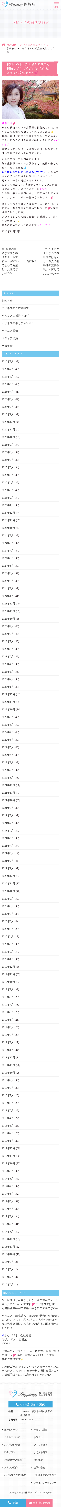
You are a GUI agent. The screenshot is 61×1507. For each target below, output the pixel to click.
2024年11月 (8, 520)
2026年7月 (8, 369)
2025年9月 (8, 444)
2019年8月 (8, 997)
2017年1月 (8, 1231)
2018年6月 (8, 1102)
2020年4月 (8, 936)
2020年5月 (8, 928)
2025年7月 (8, 459)
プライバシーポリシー (45, 1482)
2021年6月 (8, 830)
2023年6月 (8, 648)
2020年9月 (8, 898)
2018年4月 (8, 1118)
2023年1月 (8, 686)
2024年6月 (8, 558)
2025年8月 (8, 452)
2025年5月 (8, 474)
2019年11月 (8, 974)
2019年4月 (8, 1027)
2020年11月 (8, 883)
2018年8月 (8, 1087)
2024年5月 (8, 565)
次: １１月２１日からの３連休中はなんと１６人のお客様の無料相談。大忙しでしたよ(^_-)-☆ (50, 261)
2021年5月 (8, 838)
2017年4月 (8, 1208)
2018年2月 (8, 1133)
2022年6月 (8, 739)
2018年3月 (8, 1125)
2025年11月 (8, 429)
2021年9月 (8, 807)
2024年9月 (8, 535)
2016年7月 (8, 1276)
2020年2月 (8, 951)
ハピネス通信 (10, 330)
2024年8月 (8, 543)
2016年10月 (8, 1254)
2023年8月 (8, 633)
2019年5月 (8, 1019)
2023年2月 (8, 679)
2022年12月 (8, 694)
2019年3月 (8, 1034)
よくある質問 (40, 1452)
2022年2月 (8, 770)
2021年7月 (8, 823)
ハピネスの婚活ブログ (32, 45)
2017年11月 (8, 1155)
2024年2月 (8, 588)
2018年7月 (8, 1095)
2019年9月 (8, 989)
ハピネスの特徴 (12, 1445)
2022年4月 (8, 754)
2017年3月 (8, 1216)
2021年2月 (8, 860)
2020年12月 (8, 875)
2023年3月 (8, 671)
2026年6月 (8, 376)
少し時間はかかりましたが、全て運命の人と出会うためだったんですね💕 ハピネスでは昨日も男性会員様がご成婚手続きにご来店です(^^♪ (30, 1304)
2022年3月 (8, 762)
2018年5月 (8, 1110)
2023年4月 (8, 664)
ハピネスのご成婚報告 (15, 308)
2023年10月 (8, 618)
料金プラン (9, 1452)
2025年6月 (8, 467)
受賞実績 (7, 346)
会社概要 (38, 1460)
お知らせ (7, 300)
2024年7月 (8, 550)
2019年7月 (8, 1004)
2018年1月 (8, 1140)
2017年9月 (8, 1171)
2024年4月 (8, 573)
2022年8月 (8, 724)
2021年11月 (8, 792)
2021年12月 (8, 785)
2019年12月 (8, 966)
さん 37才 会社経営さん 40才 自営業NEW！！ (16, 1339)
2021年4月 (8, 845)
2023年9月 (8, 626)
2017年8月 (8, 1178)
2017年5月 (8, 1201)
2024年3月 (8, 580)
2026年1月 (8, 414)
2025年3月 (8, 490)
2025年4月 (8, 482)
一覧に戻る (30, 261)
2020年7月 (8, 913)
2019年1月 (8, 1049)
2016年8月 (8, 1269)
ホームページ (10, 1429)
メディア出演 (10, 338)
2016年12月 (8, 1239)
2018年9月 (8, 1080)
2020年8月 (8, 906)
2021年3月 (8, 853)
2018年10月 (8, 1072)
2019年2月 (8, 1042)
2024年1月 (8, 596)
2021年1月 (8, 868)
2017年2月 (8, 1224)
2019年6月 (8, 1012)
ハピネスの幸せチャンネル (18, 323)
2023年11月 (8, 611)
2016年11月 (8, 1246)
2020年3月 (8, 944)
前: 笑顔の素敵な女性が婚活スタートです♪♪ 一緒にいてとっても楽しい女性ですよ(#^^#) (10, 261)
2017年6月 (8, 1193)
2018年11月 (8, 1065)
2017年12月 (8, 1148)
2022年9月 (8, 717)
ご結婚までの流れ (13, 1460)
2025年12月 (8, 422)
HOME (11, 45)
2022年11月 (8, 701)
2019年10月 (8, 981)
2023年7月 (8, 641)
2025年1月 (8, 505)
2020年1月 (8, 959)
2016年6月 (8, 1284)
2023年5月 (8, 656)
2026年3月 (8, 399)
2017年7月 (8, 1186)
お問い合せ (39, 1467)
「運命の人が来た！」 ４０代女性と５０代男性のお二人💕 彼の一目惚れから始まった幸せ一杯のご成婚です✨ (30, 1355)
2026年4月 (8, 391)
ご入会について (12, 1437)
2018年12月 (8, 1057)
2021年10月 (8, 800)
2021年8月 (8, 815)
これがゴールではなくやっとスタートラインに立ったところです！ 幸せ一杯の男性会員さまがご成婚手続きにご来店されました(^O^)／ (30, 1370)
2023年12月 (8, 603)
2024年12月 (8, 512)
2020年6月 (8, 921)
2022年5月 (8, 747)
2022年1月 (8, 777)
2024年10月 (8, 527)
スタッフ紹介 (10, 1467)
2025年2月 (8, 497)
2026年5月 (8, 384)
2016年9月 (8, 1261)
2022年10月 (8, 709)
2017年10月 (8, 1163)
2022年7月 (8, 732)
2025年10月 (8, 437)
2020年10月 (8, 891)
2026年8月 (8, 361)
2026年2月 (8, 406)
